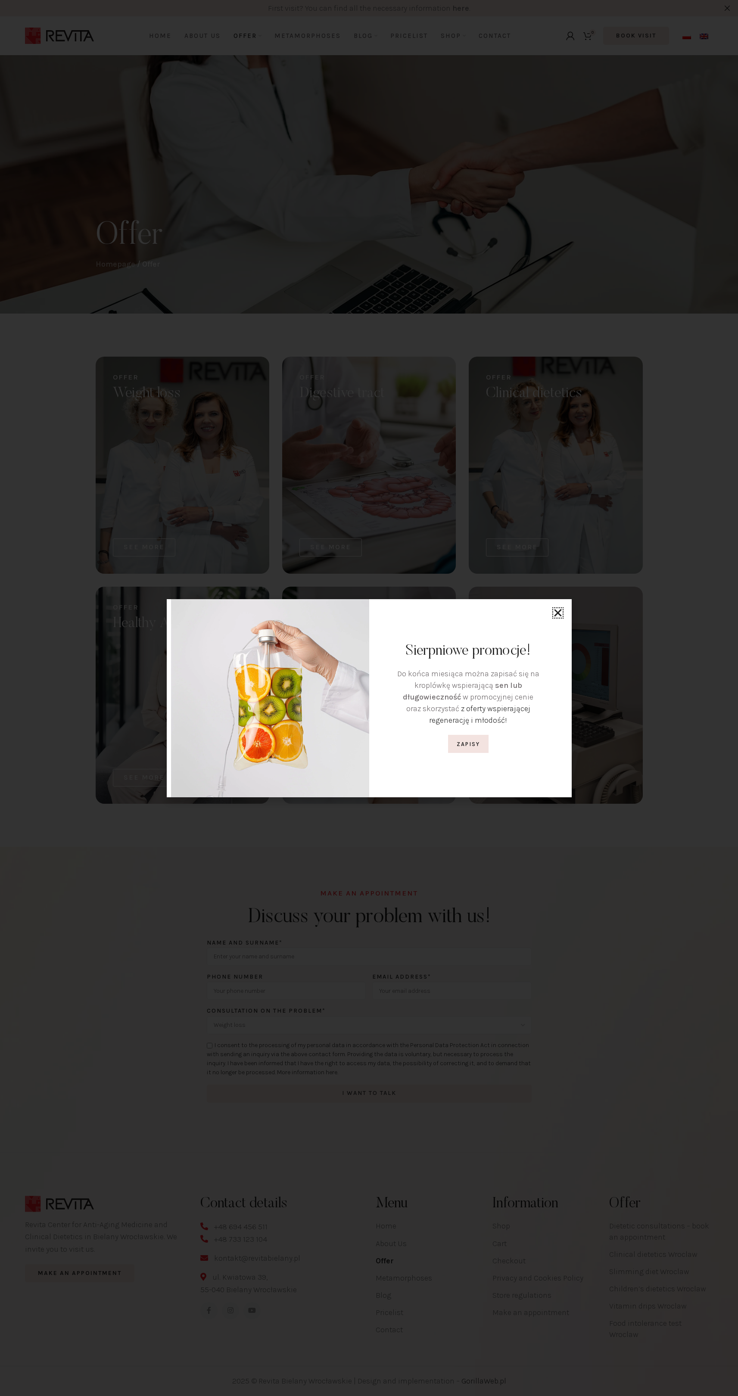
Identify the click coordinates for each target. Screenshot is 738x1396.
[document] (369, 698)
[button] (558, 613)
